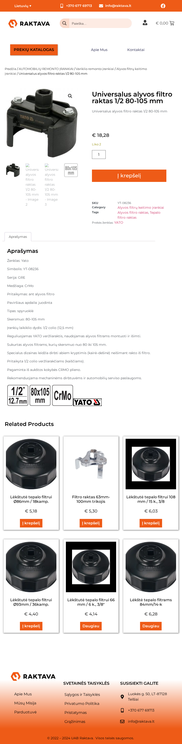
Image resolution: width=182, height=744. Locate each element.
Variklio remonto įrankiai (95, 69)
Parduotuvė (25, 712)
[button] (70, 96)
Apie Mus (99, 49)
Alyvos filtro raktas (133, 212)
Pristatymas (75, 712)
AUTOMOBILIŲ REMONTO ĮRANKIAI (46, 69)
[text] (78, 332)
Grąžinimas (74, 721)
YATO (118, 222)
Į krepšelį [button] (31, 523)
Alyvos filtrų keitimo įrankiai (141, 207)
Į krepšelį (129, 175)
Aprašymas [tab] (18, 237)
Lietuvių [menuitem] (21, 6)
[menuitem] (23, 6)
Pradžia (10, 69)
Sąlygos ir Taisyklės (82, 694)
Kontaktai (136, 49)
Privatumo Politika (81, 703)
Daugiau (90, 626)
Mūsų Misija (25, 703)
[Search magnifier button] (64, 23)
